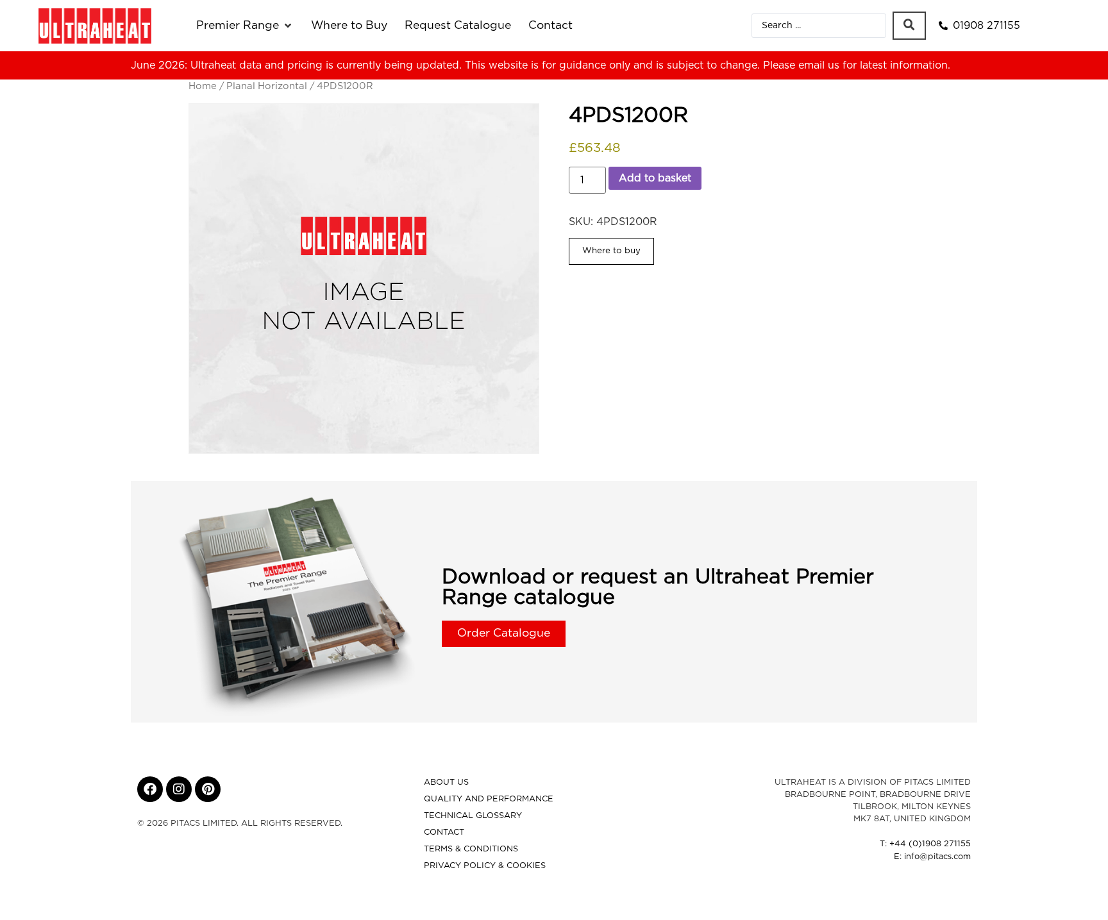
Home (203, 86)
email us (818, 65)
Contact (444, 832)
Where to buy (611, 250)
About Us (446, 782)
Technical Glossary (473, 816)
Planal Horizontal (266, 86)
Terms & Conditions (471, 849)
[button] (245, 25)
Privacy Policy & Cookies (485, 866)
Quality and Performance (488, 799)
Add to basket (655, 178)
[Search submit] (909, 26)
